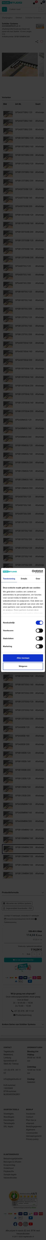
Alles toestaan (23, 658)
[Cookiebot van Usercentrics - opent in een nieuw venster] (32, 571)
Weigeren (23, 666)
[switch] (39, 631)
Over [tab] (38, 579)
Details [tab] (24, 579)
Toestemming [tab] (9, 579)
